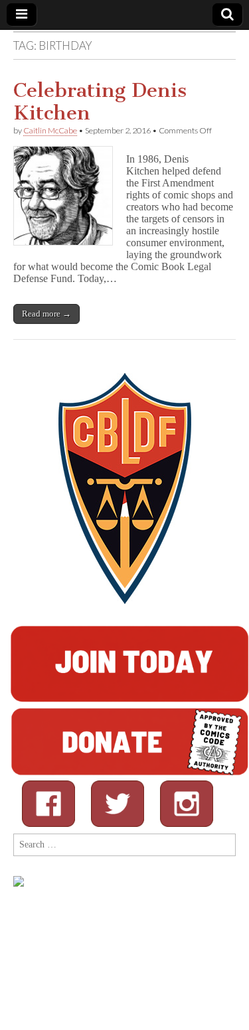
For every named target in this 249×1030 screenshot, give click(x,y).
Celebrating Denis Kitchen (100, 101)
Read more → (46, 314)
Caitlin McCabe (50, 130)
